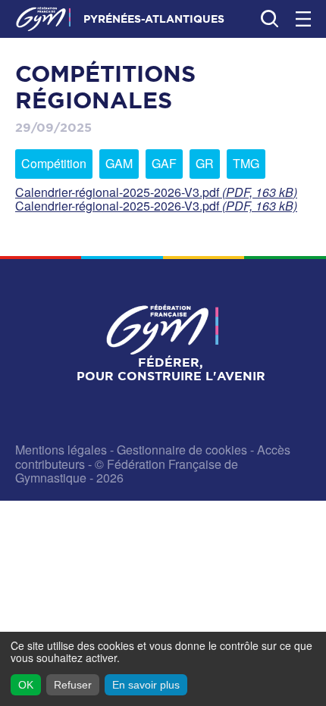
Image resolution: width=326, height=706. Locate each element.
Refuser (73, 685)
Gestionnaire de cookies (182, 449)
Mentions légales (61, 449)
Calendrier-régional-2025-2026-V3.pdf (156, 192)
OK (25, 685)
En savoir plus (146, 685)
